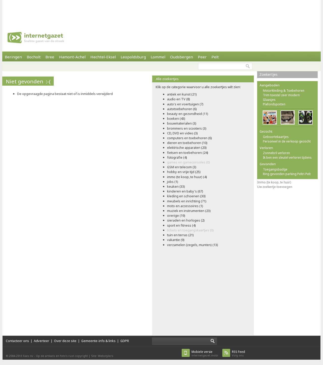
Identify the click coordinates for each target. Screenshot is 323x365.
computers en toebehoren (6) (189, 138)
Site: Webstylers (102, 356)
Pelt (215, 56)
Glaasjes (269, 100)
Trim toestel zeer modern (281, 95)
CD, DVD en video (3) (182, 133)
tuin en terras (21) (180, 235)
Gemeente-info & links (98, 340)
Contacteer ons (17, 340)
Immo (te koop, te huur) (274, 182)
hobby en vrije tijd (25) (184, 171)
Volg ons (238, 353)
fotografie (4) (177, 157)
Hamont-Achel (72, 56)
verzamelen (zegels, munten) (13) (192, 244)
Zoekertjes (268, 74)
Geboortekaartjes (276, 137)
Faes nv (28, 356)
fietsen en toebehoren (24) (187, 152)
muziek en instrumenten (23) (189, 210)
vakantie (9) (175, 239)
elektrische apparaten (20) (187, 147)
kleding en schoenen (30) (186, 196)
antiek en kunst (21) (182, 94)
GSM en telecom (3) (181, 167)
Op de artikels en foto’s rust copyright (62, 356)
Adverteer (41, 340)
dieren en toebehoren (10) (187, 142)
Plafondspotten (274, 104)
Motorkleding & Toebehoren (283, 90)
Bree (49, 56)
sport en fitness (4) (181, 225)
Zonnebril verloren (276, 153)
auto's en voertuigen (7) (185, 104)
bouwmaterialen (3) (181, 123)
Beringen (13, 56)
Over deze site (65, 340)
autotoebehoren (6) (182, 109)
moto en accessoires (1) (185, 206)
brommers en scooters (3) (186, 128)
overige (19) (176, 215)
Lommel (158, 56)
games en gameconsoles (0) (188, 162)
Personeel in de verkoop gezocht (287, 141)
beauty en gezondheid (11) (187, 113)
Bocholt (34, 56)
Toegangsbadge (275, 169)
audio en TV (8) (178, 99)
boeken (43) (176, 118)
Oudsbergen (181, 56)
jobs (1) (172, 181)
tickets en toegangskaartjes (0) (190, 230)
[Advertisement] (161, 11)
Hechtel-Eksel (103, 56)
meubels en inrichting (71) (186, 201)
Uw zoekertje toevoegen (274, 187)
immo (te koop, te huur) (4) (187, 177)
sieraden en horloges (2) (186, 220)
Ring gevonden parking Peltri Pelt (287, 174)
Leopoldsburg (133, 56)
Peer (202, 56)
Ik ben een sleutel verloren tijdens (287, 157)
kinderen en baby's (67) (185, 191)
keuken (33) (176, 186)
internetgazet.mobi (205, 353)
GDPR (124, 340)
